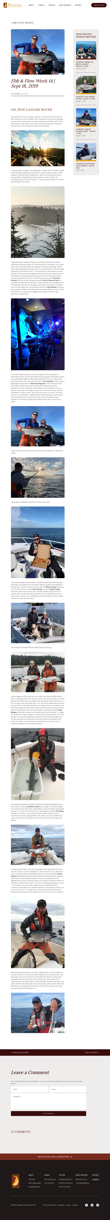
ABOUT (31, 5)
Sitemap (75, 1205)
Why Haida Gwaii (35, 1183)
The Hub (62, 1175)
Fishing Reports (65, 1179)
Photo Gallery (65, 1187)
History (32, 1179)
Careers (95, 1179)
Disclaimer (61, 1205)
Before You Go (81, 1179)
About (31, 1175)
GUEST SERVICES (65, 5)
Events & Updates (66, 1183)
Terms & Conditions (49, 1205)
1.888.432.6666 (99, 5)
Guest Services (82, 1175)
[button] (32, 5)
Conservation (34, 1187)
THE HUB (51, 5)
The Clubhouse (50, 1179)
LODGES (41, 5)
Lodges (47, 1175)
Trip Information (82, 1183)
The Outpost (49, 1183)
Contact (95, 1175)
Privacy (68, 1205)
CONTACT (78, 5)
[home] (12, 5)
